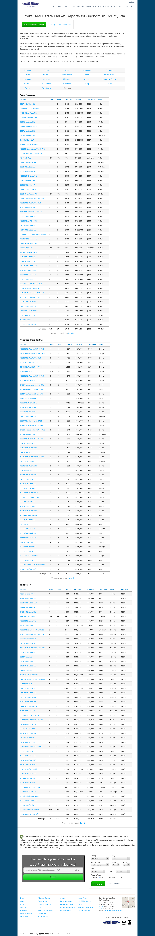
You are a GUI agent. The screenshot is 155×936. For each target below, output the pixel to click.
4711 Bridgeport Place (28, 126)
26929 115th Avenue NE (29, 144)
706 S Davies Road (27, 728)
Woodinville (46, 88)
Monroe (86, 79)
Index (87, 74)
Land (120, 877)
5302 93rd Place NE (27, 135)
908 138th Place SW (28, 207)
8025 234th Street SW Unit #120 (32, 634)
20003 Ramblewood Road (30, 297)
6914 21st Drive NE (27, 122)
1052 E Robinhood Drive (29, 497)
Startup (86, 83)
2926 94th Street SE (27, 519)
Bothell (46, 70)
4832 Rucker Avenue (28, 639)
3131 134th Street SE (28, 661)
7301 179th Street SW (28, 603)
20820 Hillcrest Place (28, 407)
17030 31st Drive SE (28, 461)
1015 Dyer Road (26, 470)
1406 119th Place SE (28, 479)
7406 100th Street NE (28, 171)
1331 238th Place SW (28, 162)
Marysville (46, 79)
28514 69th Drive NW (28, 778)
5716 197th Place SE (28, 688)
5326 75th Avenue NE (28, 180)
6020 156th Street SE (28, 279)
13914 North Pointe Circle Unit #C (33, 234)
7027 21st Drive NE (27, 131)
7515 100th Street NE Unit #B (31, 746)
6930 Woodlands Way (28, 697)
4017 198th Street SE (28, 230)
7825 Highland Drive (28, 270)
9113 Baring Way (26, 542)
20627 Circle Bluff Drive (29, 117)
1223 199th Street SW (28, 306)
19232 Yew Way (26, 452)
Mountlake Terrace (109, 79)
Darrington (87, 70)
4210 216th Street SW (28, 416)
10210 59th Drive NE (28, 782)
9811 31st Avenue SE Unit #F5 (31, 719)
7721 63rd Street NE (27, 607)
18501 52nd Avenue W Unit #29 (32, 630)
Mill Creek (67, 79)
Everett (27, 74)
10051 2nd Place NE (28, 488)
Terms (64, 934)
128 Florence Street (27, 594)
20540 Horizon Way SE (29, 362)
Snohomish (46, 83)
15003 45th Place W (27, 560)
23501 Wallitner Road (28, 533)
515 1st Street (25, 524)
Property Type (96, 875)
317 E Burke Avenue (28, 398)
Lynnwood (27, 79)
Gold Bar (46, 74)
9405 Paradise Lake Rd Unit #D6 (32, 430)
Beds (114, 862)
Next (70, 333)
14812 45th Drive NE (28, 760)
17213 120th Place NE (28, 239)
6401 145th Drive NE (28, 612)
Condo (102, 877)
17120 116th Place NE (28, 189)
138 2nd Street (25, 320)
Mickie (101, 906)
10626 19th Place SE (28, 751)
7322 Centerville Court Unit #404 (32, 564)
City (113, 856)
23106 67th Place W (27, 185)
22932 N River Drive (27, 616)
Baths (125, 862)
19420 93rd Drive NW (28, 701)
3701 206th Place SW (28, 724)
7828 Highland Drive (28, 412)
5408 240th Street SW (28, 265)
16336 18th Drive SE (28, 216)
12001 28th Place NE (28, 643)
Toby (100, 908)
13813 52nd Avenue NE (29, 814)
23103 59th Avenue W (28, 448)
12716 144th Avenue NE (29, 675)
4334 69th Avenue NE (28, 434)
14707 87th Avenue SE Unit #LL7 (32, 648)
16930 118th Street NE (28, 800)
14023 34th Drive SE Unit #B (31, 153)
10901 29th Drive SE (28, 621)
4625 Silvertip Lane (27, 506)
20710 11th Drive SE (28, 569)
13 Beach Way (25, 158)
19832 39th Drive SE (28, 225)
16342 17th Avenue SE (29, 466)
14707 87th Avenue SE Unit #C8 (32, 679)
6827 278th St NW (27, 805)
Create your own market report (60, 24)
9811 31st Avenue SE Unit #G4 (32, 394)
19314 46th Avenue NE (29, 475)
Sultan (109, 83)
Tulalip (27, 88)
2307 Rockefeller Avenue (29, 796)
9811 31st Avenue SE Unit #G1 (32, 425)
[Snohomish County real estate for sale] (111, 922)
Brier (67, 70)
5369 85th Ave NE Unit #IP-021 (32, 439)
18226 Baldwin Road (28, 261)
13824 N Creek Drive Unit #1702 (32, 149)
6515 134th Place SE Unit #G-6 (32, 292)
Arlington (27, 70)
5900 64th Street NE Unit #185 (31, 787)
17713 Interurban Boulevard (30, 108)
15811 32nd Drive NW (28, 221)
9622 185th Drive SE (28, 598)
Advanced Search (115, 883)
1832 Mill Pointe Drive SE (29, 715)
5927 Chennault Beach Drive (31, 284)
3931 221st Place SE (28, 791)
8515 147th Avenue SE (29, 769)
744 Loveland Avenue (28, 310)
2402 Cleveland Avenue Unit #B (32, 385)
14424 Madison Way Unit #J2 (31, 212)
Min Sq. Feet (95, 862)
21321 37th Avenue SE (29, 252)
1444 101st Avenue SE (28, 706)
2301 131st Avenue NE (29, 194)
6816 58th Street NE (27, 257)
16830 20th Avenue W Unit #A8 (32, 376)
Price (92, 869)
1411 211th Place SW (28, 537)
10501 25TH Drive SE (28, 176)
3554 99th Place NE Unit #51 (31, 421)
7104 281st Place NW (28, 733)
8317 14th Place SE (27, 104)
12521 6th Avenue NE (28, 403)
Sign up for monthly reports (34, 24)
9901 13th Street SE (27, 167)
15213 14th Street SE (28, 484)
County (93, 856)
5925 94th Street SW (28, 315)
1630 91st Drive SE (27, 551)
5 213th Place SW (27, 140)
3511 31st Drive (26, 657)
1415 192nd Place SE (28, 113)
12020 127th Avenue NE (29, 555)
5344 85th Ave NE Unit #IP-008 (32, 367)
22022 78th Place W (27, 528)
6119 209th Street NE (28, 692)
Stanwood (67, 83)
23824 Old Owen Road (28, 515)
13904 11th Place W (27, 443)
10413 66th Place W (27, 711)
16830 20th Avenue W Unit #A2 (32, 349)
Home (94, 877)
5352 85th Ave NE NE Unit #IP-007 (33, 353)
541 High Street (26, 670)
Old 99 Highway (26, 248)
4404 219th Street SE (28, 625)
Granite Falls (67, 74)
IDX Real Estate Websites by (29, 934)
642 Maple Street (26, 371)
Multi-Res (111, 877)
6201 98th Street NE (27, 742)
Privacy (71, 934)
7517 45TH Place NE (28, 773)
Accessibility (56, 934)
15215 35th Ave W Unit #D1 (30, 203)
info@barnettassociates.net (113, 911)
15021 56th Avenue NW (29, 492)
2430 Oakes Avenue (27, 380)
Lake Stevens (109, 74)
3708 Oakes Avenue (27, 501)
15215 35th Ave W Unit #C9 (30, 288)
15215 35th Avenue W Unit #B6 (32, 456)
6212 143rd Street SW (28, 243)
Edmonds (109, 70)
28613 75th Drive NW (28, 301)
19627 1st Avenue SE (28, 324)
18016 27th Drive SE (28, 652)
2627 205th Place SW (28, 275)
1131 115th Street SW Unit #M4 (32, 198)
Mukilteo (27, 83)
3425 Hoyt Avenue (27, 737)
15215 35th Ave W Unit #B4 (30, 358)
